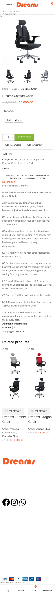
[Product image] (14, 388)
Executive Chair (10, 436)
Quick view (14, 404)
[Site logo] (27, 4)
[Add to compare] (6, 404)
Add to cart (24, 137)
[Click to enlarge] (8, 61)
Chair (4, 429)
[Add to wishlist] (21, 404)
